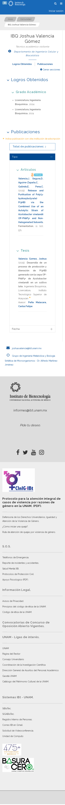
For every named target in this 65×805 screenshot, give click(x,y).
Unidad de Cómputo (12, 736)
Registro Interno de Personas (17, 719)
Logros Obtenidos (22, 64)
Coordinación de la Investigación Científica (24, 665)
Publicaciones (45, 64)
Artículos (28, 169)
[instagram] (41, 451)
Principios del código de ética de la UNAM (24, 606)
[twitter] (25, 451)
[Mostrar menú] (4, 3)
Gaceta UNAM (9, 676)
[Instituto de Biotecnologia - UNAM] (17, 3)
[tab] (32, 156)
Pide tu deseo (30, 425)
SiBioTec (6, 708)
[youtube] (33, 451)
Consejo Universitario (13, 659)
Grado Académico (31, 92)
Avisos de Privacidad (12, 601)
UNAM (5, 648)
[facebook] (18, 451)
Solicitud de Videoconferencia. (18, 730)
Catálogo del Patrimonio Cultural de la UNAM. (25, 681)
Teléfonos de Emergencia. (15, 557)
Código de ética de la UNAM (17, 612)
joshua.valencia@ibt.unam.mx (26, 348)
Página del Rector (11, 654)
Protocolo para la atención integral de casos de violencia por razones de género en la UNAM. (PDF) (31, 502)
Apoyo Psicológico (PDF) (15, 579)
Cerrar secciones (51, 69)
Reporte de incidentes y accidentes (20, 563)
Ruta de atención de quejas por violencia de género (28, 532)
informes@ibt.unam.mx (30, 410)
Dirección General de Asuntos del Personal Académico (30, 670)
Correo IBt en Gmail (12, 725)
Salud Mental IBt (10, 568)
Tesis (25, 250)
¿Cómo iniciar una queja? (15, 526)
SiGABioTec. (8, 714)
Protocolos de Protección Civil (18, 574)
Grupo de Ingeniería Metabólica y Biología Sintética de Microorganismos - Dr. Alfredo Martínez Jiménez (31, 360)
